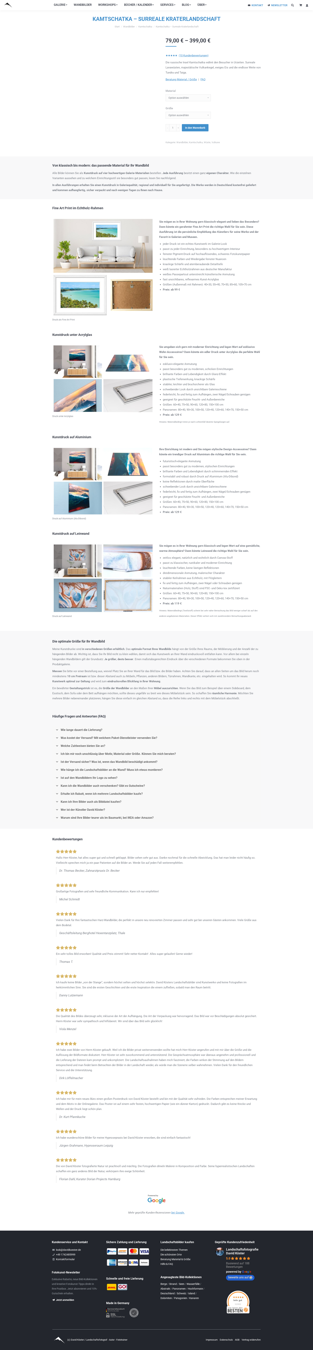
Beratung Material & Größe (175, 1259)
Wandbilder (182, 142)
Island (191, 1293)
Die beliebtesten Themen (174, 1249)
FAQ (203, 79)
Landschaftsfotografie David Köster (242, 1251)
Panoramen (179, 1288)
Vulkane (216, 142)
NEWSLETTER (279, 5)
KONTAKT (257, 5)
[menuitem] (60, 5)
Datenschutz (226, 1339)
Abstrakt (165, 1288)
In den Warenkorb (195, 127)
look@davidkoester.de (68, 1249)
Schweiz (181, 1293)
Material (171, 91)
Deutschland (167, 1293)
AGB (237, 1339)
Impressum (212, 1339)
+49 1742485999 (65, 1254)
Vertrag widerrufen (251, 1339)
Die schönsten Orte (171, 1254)
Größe (169, 108)
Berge (163, 1283)
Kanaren (194, 1298)
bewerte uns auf (238, 1277)
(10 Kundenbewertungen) (193, 55)
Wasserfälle (193, 1283)
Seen (181, 1283)
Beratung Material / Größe (181, 79)
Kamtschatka (196, 142)
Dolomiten (166, 1298)
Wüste (207, 142)
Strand (173, 1283)
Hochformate (195, 1288)
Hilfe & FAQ (166, 1264)
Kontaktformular (65, 1259)
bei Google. (178, 1212)
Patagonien (180, 1298)
